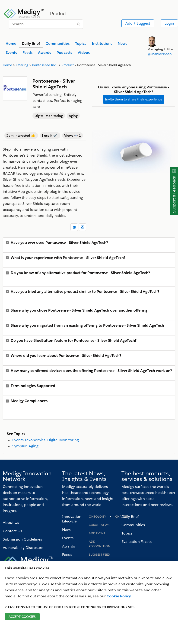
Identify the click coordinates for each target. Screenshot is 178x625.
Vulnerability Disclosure (23, 547)
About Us (11, 522)
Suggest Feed (99, 555)
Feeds (67, 554)
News (66, 529)
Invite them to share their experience (133, 99)
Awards (68, 546)
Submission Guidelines (22, 539)
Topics (126, 533)
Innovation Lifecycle (71, 519)
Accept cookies (22, 617)
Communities (133, 524)
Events (67, 537)
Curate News (99, 525)
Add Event (97, 533)
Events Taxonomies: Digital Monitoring (45, 440)
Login (169, 23)
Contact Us (12, 530)
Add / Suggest (137, 23)
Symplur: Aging (25, 446)
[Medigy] (24, 13)
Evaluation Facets (136, 541)
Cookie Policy (119, 596)
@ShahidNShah (159, 54)
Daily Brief (130, 516)
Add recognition (99, 544)
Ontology (97, 517)
